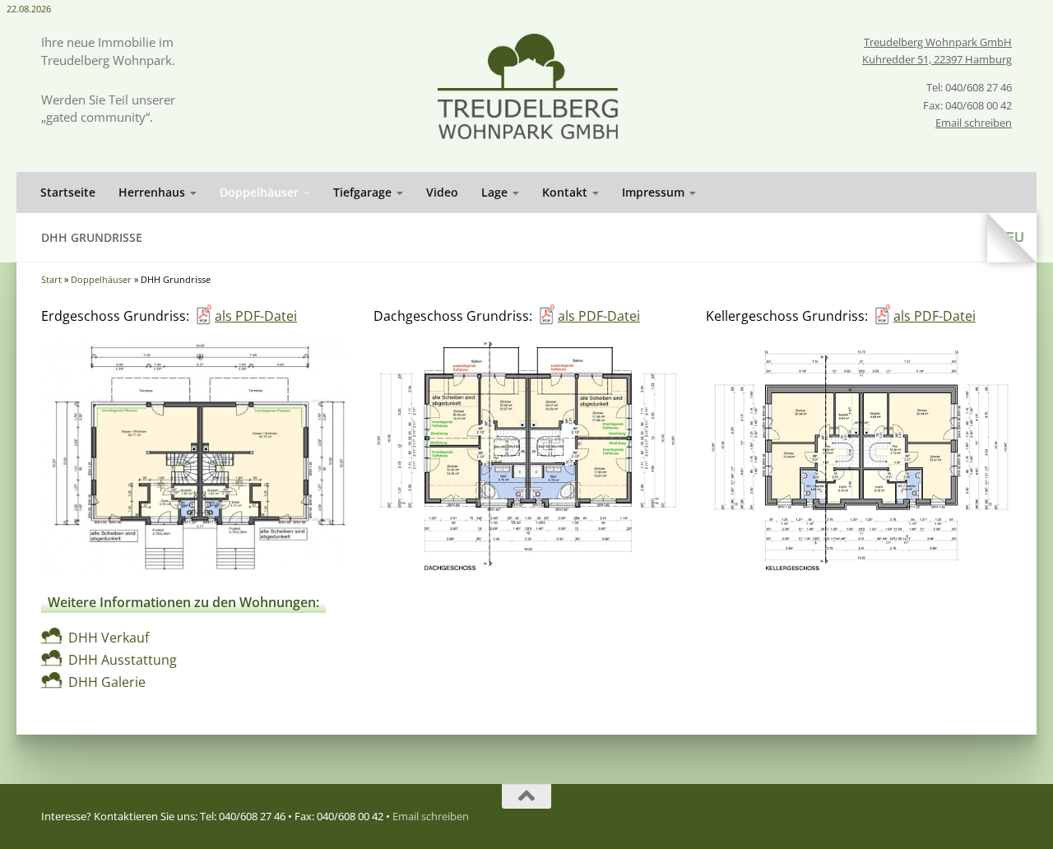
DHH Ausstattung (122, 660)
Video (442, 192)
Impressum (653, 192)
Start (51, 279)
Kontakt (564, 192)
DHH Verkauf (108, 638)
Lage (494, 192)
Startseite (67, 192)
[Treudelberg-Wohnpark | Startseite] (527, 86)
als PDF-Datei (256, 316)
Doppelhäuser (259, 192)
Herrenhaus (151, 192)
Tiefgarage (362, 192)
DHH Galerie (107, 682)
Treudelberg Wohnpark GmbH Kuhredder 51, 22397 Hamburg (937, 51)
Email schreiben (973, 122)
